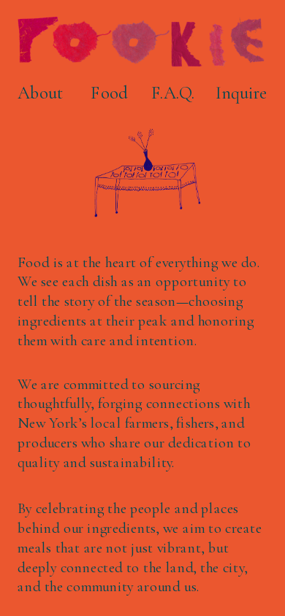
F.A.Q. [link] (172, 93)
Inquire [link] (241, 93)
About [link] (40, 93)
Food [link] (109, 93)
